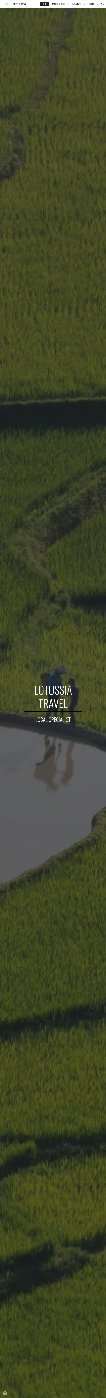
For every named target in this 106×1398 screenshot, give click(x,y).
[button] (102, 4)
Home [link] (44, 3)
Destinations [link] (58, 3)
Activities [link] (76, 3)
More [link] (91, 3)
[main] (53, 697)
